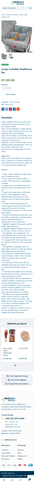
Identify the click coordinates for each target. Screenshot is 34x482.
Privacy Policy (5, 453)
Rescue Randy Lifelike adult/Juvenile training (7, 351)
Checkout (20, 450)
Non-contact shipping (18, 380)
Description (6, 117)
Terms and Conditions (8, 456)
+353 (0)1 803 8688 (14, 418)
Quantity (4, 85)
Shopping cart (21, 456)
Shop (19, 453)
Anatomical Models (12, 15)
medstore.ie (11, 473)
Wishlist (19, 459)
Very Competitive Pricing (18, 376)
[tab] (6, 117)
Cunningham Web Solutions (24, 476)
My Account (5, 459)
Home (3, 15)
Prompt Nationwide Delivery (18, 384)
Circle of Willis (23, 348)
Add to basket (11, 94)
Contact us (4, 450)
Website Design (7, 476)
